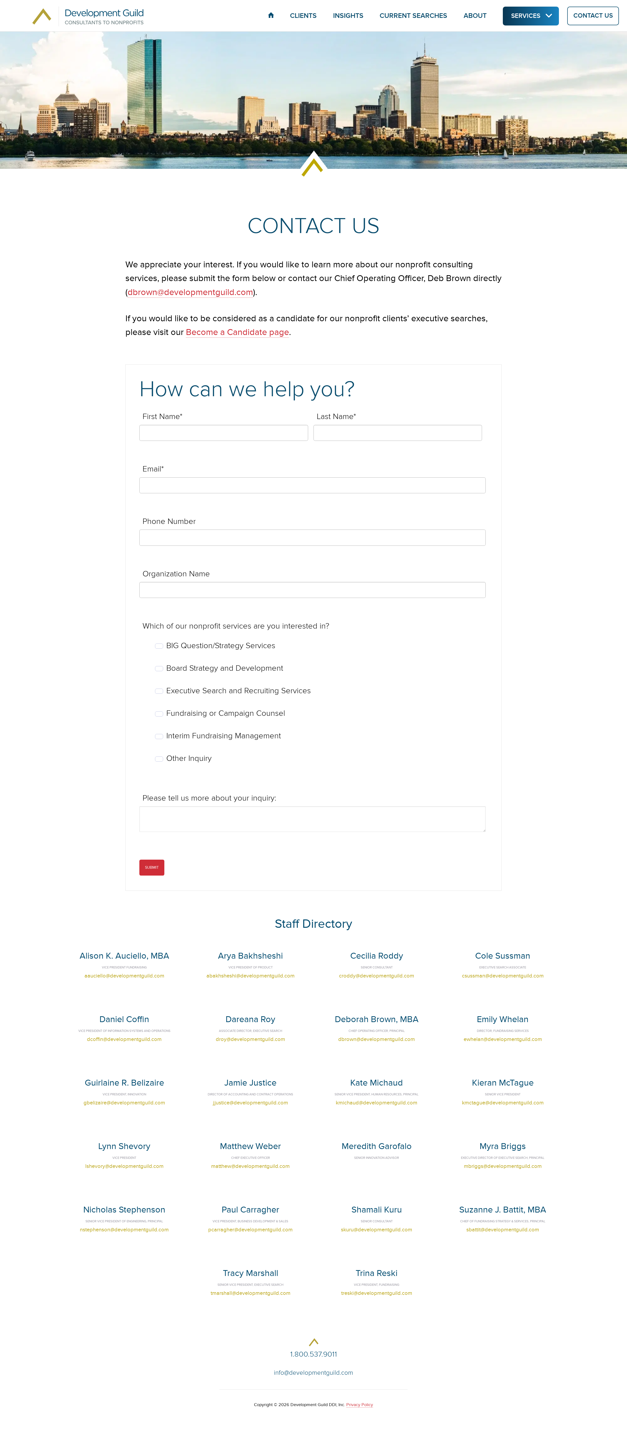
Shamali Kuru (376, 1209)
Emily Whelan (503, 1019)
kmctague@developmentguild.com (503, 1103)
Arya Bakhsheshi (250, 956)
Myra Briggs (503, 1146)
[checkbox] (312, 702)
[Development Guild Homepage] (78, 15)
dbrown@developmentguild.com (190, 292)
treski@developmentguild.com (376, 1293)
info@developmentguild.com (313, 1372)
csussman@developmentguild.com (503, 976)
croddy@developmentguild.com (376, 976)
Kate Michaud (376, 1082)
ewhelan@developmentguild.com (503, 1039)
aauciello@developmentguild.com (124, 976)
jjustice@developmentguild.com (250, 1103)
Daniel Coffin (124, 1019)
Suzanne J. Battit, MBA (502, 1209)
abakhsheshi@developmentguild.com (250, 976)
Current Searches (413, 16)
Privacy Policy (359, 1404)
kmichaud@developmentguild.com (376, 1103)
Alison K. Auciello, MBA (124, 956)
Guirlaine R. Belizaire (124, 1082)
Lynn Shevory (124, 1146)
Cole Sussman (502, 956)
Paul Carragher (250, 1209)
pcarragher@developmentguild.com (250, 1230)
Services (525, 16)
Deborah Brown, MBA (377, 1019)
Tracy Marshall (250, 1273)
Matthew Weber (250, 1146)
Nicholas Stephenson (124, 1209)
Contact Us (593, 16)
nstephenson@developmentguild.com (124, 1230)
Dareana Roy (250, 1019)
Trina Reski (377, 1273)
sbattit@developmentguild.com (502, 1230)
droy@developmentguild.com (250, 1039)
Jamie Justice (250, 1082)
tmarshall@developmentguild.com (250, 1293)
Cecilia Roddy (376, 956)
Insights (348, 16)
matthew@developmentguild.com (250, 1166)
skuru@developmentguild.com (376, 1230)
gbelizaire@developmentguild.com (124, 1103)
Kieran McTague (503, 1082)
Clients (303, 16)
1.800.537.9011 (313, 1354)
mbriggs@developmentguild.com (503, 1166)
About (475, 16)
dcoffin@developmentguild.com (124, 1039)
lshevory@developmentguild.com (124, 1166)
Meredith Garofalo (377, 1146)
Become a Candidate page (237, 332)
